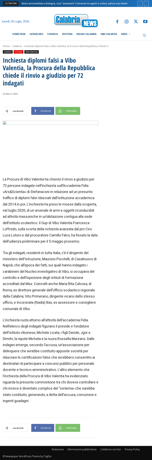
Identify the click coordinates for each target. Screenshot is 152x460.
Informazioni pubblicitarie (82, 449)
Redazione (58, 449)
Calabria (17, 46)
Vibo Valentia (32, 51)
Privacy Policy (132, 449)
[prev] (140, 3)
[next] (146, 3)
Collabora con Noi (110, 449)
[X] (136, 22)
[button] (144, 35)
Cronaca (18, 51)
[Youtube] (145, 22)
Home (6, 46)
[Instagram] (126, 22)
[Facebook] (117, 22)
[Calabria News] (76, 21)
